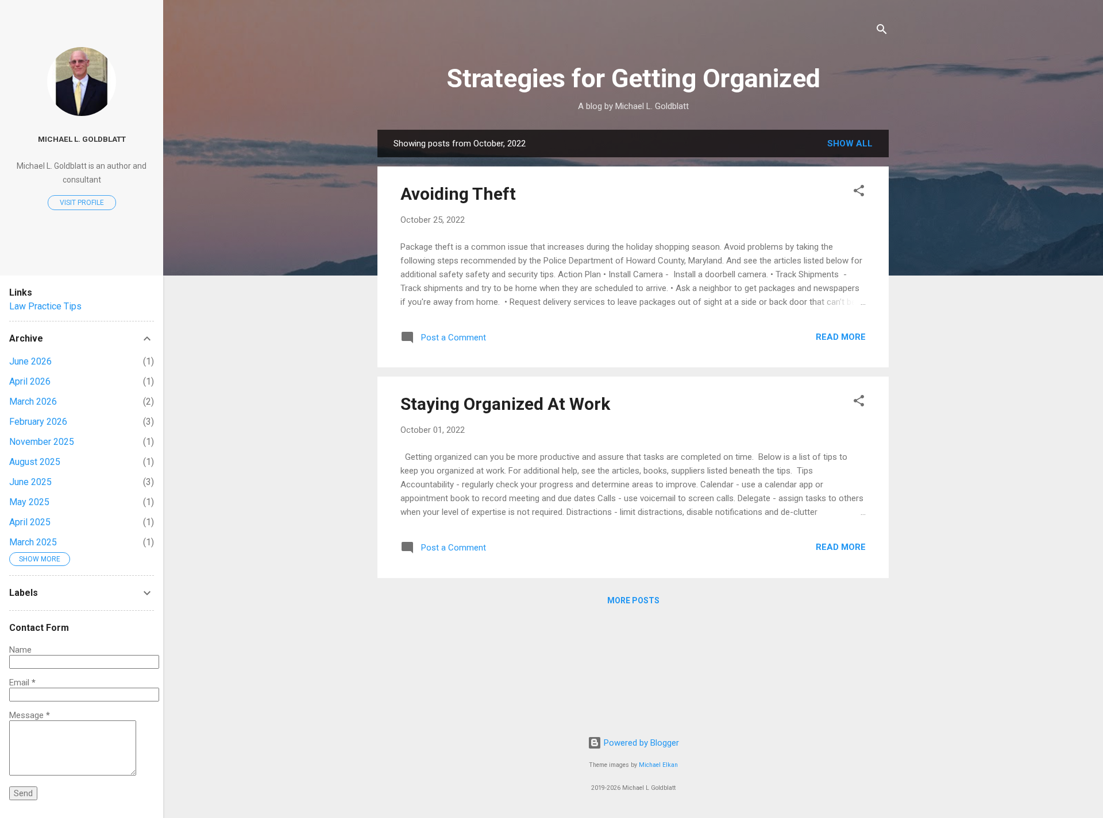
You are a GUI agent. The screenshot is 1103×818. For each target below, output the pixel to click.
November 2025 (41, 441)
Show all (850, 143)
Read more (841, 337)
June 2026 (30, 361)
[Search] (882, 31)
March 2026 (33, 401)
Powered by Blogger (640, 743)
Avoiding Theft (458, 194)
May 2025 (29, 502)
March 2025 (33, 542)
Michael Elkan (658, 765)
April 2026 (30, 381)
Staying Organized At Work (505, 404)
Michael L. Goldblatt (82, 139)
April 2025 (30, 522)
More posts (633, 600)
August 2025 (34, 461)
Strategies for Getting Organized (633, 78)
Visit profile (82, 203)
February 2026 (38, 421)
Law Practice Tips (45, 306)
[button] (859, 192)
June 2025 (30, 481)
